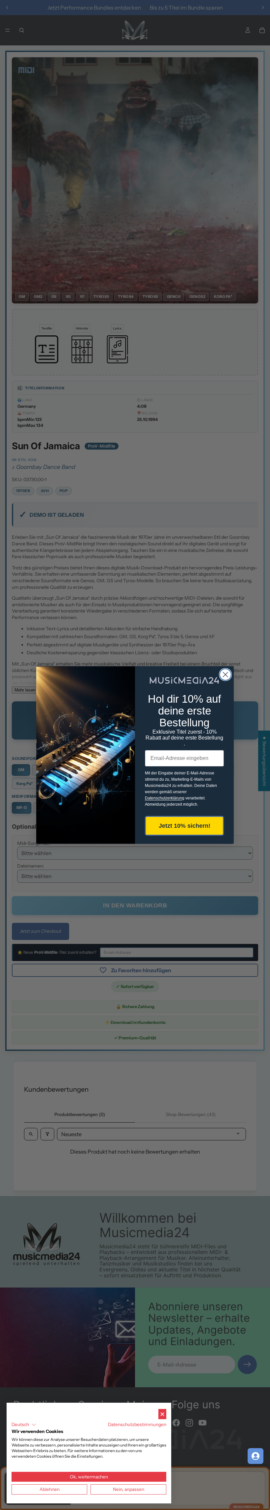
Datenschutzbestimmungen (137, 1424)
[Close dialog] (225, 674)
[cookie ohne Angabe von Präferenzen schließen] (162, 1414)
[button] (24, 1425)
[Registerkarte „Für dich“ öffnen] (255, 1456)
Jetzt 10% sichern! (184, 825)
